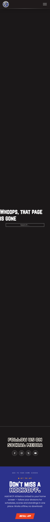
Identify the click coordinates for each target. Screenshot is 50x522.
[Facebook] (14, 453)
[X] (28, 453)
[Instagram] (21, 453)
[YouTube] (35, 453)
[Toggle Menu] (44, 4)
